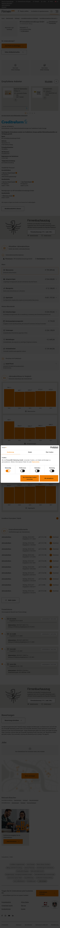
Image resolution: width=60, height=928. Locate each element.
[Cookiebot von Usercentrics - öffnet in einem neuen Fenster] (51, 447)
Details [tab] (30, 452)
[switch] (22, 471)
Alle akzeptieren (48, 478)
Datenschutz (35, 462)
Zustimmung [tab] (10, 452)
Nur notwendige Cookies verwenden (30, 478)
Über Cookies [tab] (49, 452)
